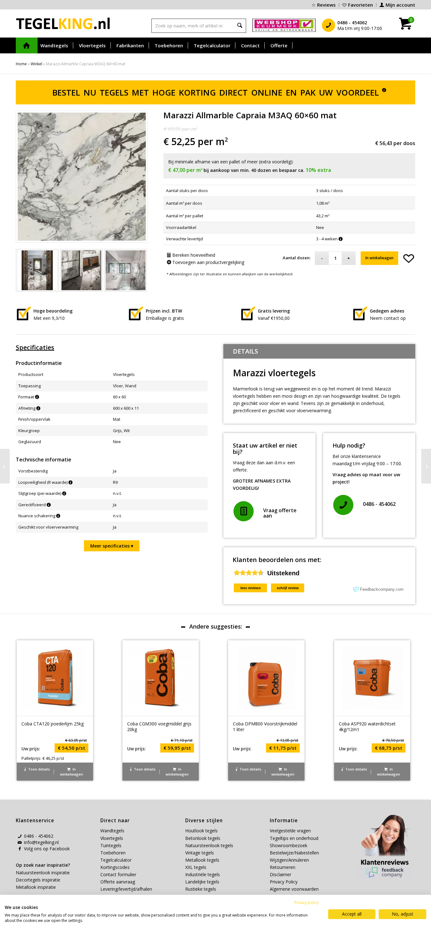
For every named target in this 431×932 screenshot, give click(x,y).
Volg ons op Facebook (47, 849)
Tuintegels (110, 845)
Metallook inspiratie (36, 887)
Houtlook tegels (201, 831)
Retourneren (282, 867)
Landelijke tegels (202, 882)
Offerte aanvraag (117, 882)
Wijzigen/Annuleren (289, 860)
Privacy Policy (284, 882)
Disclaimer (280, 874)
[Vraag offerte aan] (243, 511)
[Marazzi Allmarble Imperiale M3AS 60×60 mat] (426, 466)
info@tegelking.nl (41, 842)
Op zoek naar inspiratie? (43, 865)
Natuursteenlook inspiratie (43, 873)
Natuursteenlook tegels (209, 845)
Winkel (36, 64)
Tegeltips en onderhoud (294, 838)
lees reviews (250, 588)
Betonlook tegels (202, 838)
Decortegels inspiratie (38, 880)
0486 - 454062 (379, 504)
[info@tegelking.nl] (19, 842)
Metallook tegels (202, 860)
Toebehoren (113, 853)
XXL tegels (195, 867)
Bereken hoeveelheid (193, 255)
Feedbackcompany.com (382, 589)
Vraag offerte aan (280, 513)
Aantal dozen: (296, 258)
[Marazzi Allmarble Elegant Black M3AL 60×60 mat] (5, 466)
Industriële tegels (203, 874)
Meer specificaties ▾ (111, 546)
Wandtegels (112, 831)
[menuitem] (323, 5)
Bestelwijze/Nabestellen (294, 853)
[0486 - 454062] (343, 505)
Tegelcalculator (116, 860)
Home (21, 64)
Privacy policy (306, 902)
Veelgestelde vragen (290, 831)
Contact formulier (118, 874)
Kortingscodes (115, 867)
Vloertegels (111, 838)
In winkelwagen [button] (71, 772)
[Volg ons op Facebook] (19, 849)
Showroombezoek (288, 845)
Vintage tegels (199, 853)
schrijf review (288, 588)
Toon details (38, 769)
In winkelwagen (379, 258)
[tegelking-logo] (63, 23)
